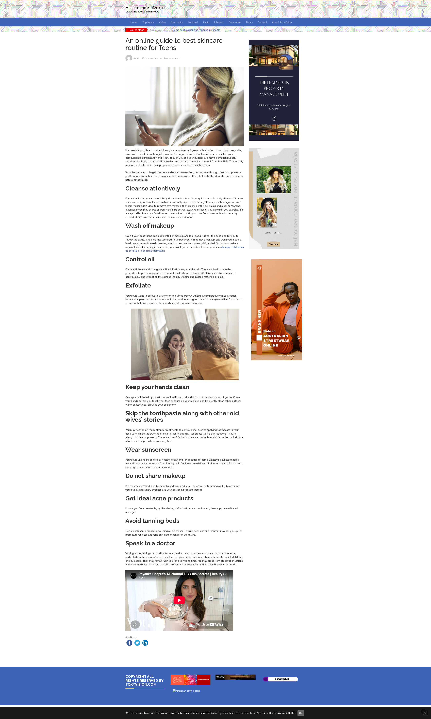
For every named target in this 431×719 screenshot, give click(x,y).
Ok (300, 713)
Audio (206, 22)
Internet (218, 22)
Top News (148, 22)
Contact (262, 22)
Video (162, 22)
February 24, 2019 (152, 58)
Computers (234, 22)
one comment (173, 58)
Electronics (177, 22)
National (193, 22)
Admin (137, 58)
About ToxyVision (282, 22)
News (249, 22)
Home (133, 22)
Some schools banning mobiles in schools (196, 30)
